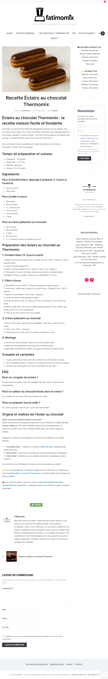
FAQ (100, 33)
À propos (78, 664)
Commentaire (8, 589)
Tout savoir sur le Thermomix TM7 (54, 33)
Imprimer (37, 505)
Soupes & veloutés (90, 60)
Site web (5, 627)
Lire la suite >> (89, 216)
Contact (54, 38)
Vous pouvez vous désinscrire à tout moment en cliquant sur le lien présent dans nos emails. (88, 151)
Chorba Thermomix (90, 81)
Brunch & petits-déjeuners (90, 54)
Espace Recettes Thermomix (89, 294)
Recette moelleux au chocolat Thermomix (35, 556)
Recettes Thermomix (25, 33)
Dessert (55, 111)
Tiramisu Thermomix (90, 88)
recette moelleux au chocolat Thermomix (23, 473)
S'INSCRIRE (84, 158)
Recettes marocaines (90, 50)
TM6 (74, 33)
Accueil (9, 33)
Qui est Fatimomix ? (87, 33)
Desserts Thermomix (90, 57)
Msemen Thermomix (90, 74)
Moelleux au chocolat (89, 84)
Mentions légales (57, 664)
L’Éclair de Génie (46, 447)
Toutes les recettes (79, 675)
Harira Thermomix (90, 78)
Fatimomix (26, 111)
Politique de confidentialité (37, 664)
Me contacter (93, 675)
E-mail (5, 618)
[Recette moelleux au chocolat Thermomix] (11, 556)
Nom (4, 610)
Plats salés (90, 64)
